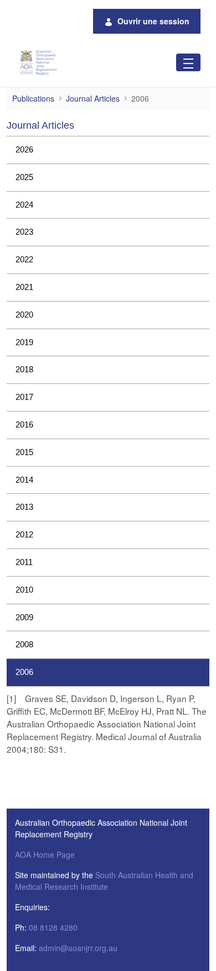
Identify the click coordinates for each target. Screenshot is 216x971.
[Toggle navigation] (188, 62)
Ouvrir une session (153, 21)
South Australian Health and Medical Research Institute (104, 880)
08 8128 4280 (53, 927)
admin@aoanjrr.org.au (78, 947)
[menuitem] (108, 149)
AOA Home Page (45, 854)
